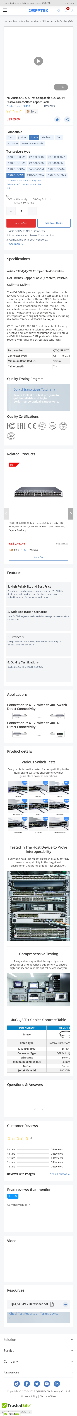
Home (7, 21)
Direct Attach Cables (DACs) (59, 21)
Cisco (11, 137)
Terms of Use (48, 1396)
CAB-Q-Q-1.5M (16, 163)
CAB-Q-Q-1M (36, 157)
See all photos (59, 1174)
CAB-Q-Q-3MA (16, 169)
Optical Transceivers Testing (32, 389)
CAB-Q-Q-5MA (56, 169)
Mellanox (47, 137)
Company (11, 1361)
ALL (13, 1196)
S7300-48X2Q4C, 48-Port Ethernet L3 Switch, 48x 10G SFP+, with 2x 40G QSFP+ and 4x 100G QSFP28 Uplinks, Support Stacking (36, 526)
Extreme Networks (33, 143)
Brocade (13, 143)
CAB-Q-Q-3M (56, 163)
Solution (10, 1339)
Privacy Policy (29, 1396)
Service (9, 1350)
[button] (70, 514)
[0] (65, 10)
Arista (34, 137)
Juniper (22, 137)
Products (18, 21)
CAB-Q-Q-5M (36, 169)
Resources (11, 1372)
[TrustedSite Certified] (16, 1407)
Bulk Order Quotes (54, 223)
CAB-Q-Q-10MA (57, 175)
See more (15, 244)
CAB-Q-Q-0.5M (16, 157)
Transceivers (33, 21)
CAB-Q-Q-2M (36, 163)
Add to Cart (21, 223)
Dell (59, 137)
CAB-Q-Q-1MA (56, 157)
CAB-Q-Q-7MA (35, 175)
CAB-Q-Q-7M (15, 175)
